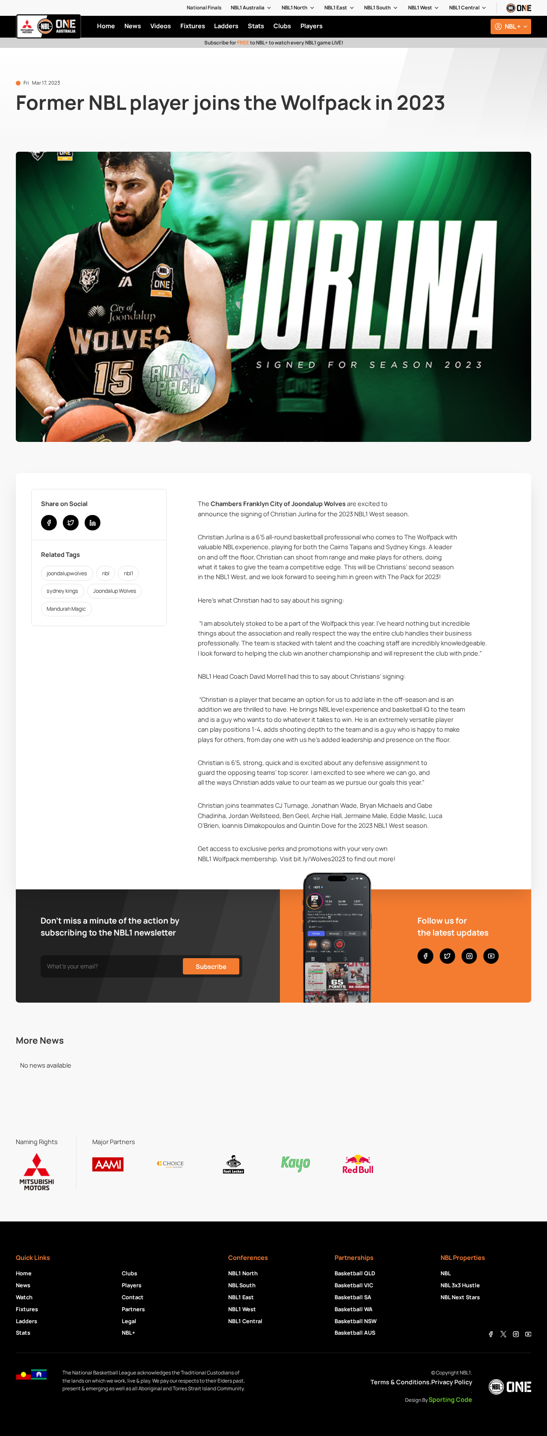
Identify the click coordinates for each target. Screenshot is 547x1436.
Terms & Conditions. (401, 1382)
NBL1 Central (464, 7)
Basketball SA (353, 1297)
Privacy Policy (451, 1382)
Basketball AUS (355, 1332)
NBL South (242, 1285)
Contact (133, 1297)
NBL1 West (420, 7)
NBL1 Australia (248, 7)
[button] (251, 8)
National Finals (204, 7)
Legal (129, 1321)
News (23, 1285)
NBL (446, 1273)
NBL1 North (294, 7)
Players (131, 1285)
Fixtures (27, 1309)
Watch (24, 1297)
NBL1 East (335, 7)
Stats (23, 1332)
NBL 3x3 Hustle (460, 1285)
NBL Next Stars (460, 1297)
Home (24, 1273)
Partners (133, 1309)
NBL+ (128, 1332)
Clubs (129, 1273)
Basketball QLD (355, 1273)
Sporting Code (450, 1399)
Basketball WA (354, 1309)
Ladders (26, 1321)
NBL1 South (377, 7)
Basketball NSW (355, 1321)
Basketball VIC (354, 1285)
